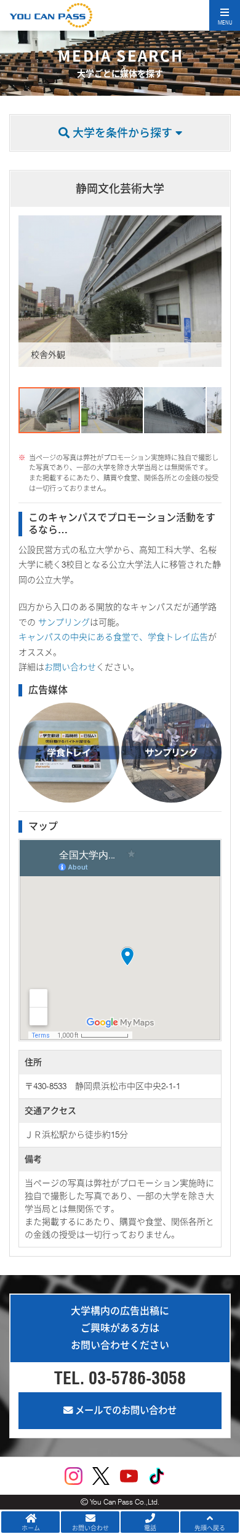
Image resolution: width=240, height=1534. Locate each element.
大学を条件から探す (122, 132)
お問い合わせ (70, 667)
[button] (29, 291)
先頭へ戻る (209, 1528)
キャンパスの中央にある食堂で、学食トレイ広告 (113, 637)
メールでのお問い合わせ (125, 1410)
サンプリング (63, 622)
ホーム (31, 1528)
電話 (150, 1528)
